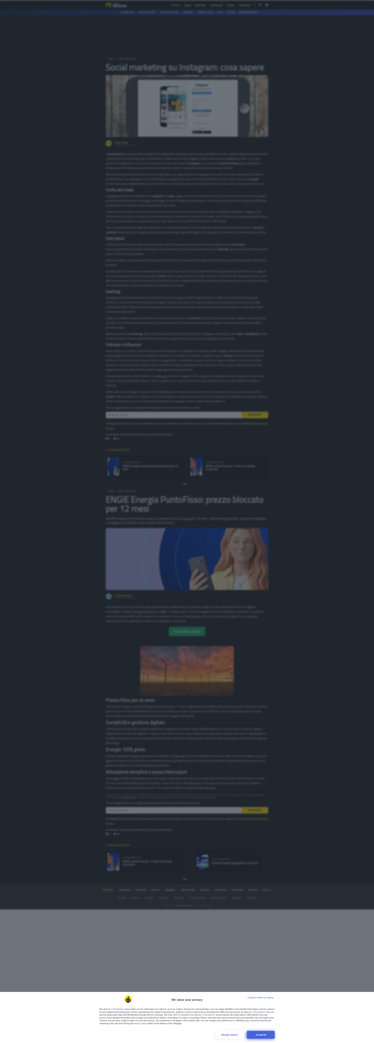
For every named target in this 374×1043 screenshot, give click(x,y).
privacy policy (140, 1023)
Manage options (229, 1035)
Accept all (261, 1035)
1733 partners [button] (117, 1009)
